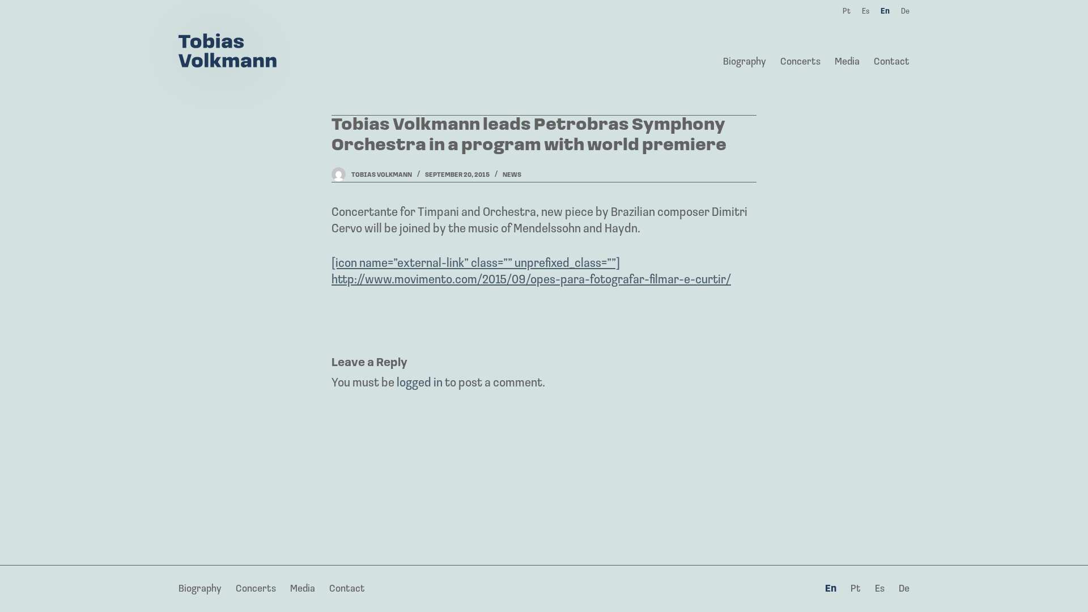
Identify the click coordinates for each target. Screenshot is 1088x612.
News (512, 175)
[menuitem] (831, 590)
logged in (420, 383)
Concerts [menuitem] (800, 62)
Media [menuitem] (847, 62)
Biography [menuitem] (744, 62)
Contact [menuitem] (892, 62)
